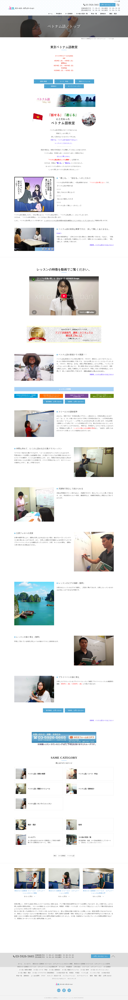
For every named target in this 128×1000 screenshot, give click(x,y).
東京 (55, 856)
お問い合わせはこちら (107, 5)
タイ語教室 (61, 856)
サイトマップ (72, 978)
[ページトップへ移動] (113, 956)
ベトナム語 (70, 856)
